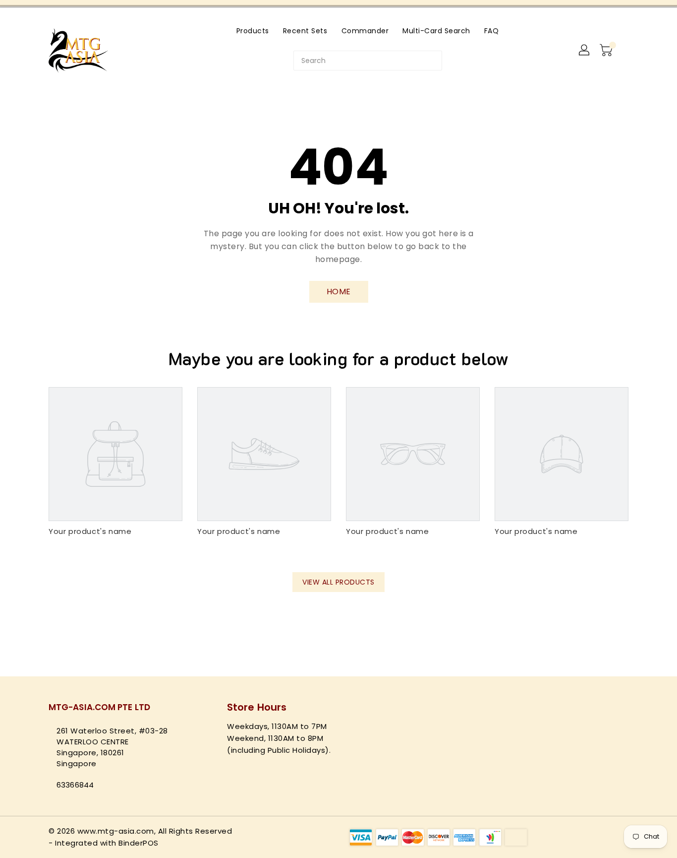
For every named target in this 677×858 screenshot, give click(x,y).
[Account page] (585, 51)
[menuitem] (252, 30)
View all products (338, 582)
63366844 (75, 785)
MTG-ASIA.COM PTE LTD (99, 707)
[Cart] (607, 51)
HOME (339, 291)
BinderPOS (138, 843)
